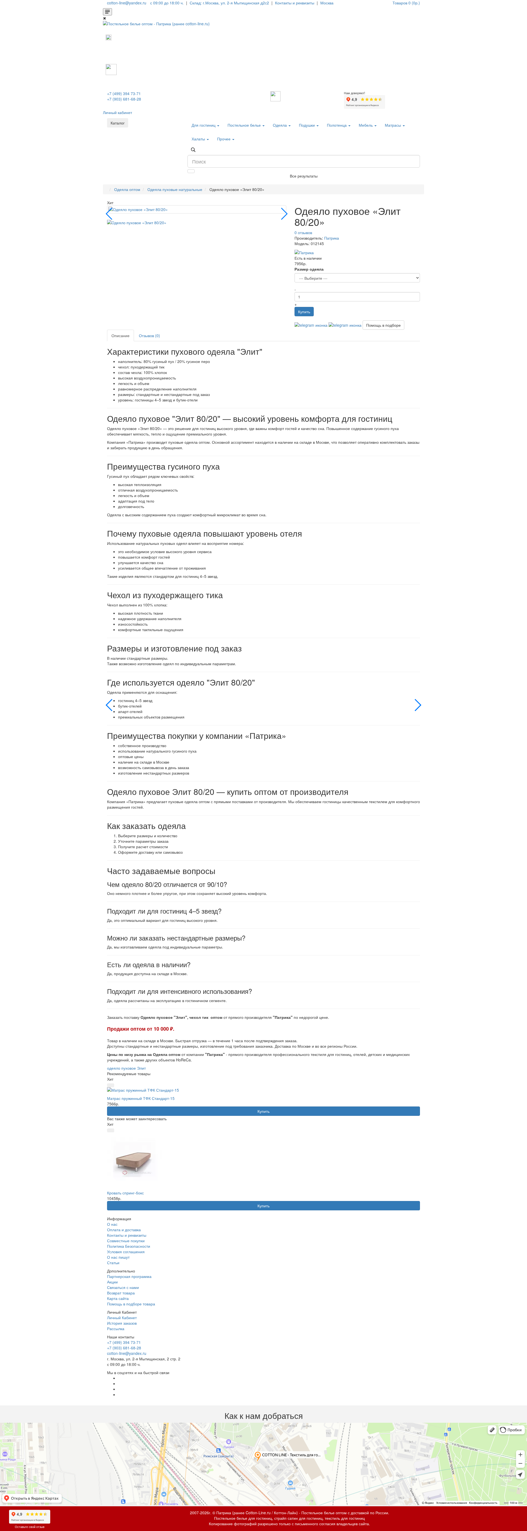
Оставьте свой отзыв (29, 1526)
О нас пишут (118, 1257)
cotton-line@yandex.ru (126, 1353)
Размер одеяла (309, 269)
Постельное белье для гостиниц (243, 1518)
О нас (112, 1224)
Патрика (331, 238)
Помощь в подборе (383, 325)
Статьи (113, 1262)
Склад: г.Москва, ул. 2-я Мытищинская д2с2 (229, 2)
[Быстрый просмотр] (110, 1085)
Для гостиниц (204, 125)
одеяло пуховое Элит (126, 1068)
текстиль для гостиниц (345, 1518)
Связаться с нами (123, 1287)
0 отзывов (303, 232)
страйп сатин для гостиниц (298, 1518)
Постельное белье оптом (324, 1512)
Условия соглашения (126, 1251)
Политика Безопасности (128, 1246)
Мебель (366, 125)
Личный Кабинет (122, 1317)
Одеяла (280, 125)
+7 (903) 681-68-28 (124, 99)
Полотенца (337, 125)
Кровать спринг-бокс (125, 1193)
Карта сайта (118, 1298)
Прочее (224, 139)
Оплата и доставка (124, 1229)
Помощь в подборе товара (131, 1304)
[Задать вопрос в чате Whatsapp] (311, 324)
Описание (120, 335)
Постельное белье (245, 125)
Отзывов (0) (149, 335)
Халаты (199, 139)
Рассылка (115, 1328)
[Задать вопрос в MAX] (108, 37)
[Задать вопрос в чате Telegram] (345, 324)
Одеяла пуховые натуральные (174, 189)
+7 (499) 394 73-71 (124, 93)
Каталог (118, 123)
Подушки (307, 125)
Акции (112, 1282)
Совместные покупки (126, 1240)
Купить (304, 311)
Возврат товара (121, 1293)
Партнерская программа (129, 1276)
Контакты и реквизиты (126, 1235)
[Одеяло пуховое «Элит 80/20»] (196, 209)
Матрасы (393, 125)
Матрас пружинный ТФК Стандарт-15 (141, 1098)
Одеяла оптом (127, 189)
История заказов (122, 1323)
